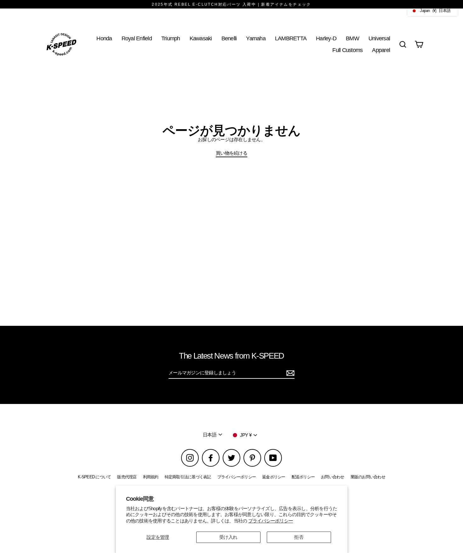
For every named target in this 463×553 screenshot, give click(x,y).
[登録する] (289, 373)
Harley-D (326, 38)
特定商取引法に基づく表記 (188, 477)
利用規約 (150, 477)
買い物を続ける (231, 153)
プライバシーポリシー (270, 520)
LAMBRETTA (290, 38)
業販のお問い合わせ (368, 477)
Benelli (229, 38)
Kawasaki (201, 38)
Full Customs (347, 50)
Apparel (381, 50)
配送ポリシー (303, 477)
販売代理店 (126, 477)
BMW (352, 38)
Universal (379, 38)
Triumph (170, 38)
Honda (104, 38)
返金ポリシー (273, 477)
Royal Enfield (137, 38)
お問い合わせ (332, 477)
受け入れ (228, 537)
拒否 (298, 537)
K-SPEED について (94, 477)
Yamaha (256, 38)
